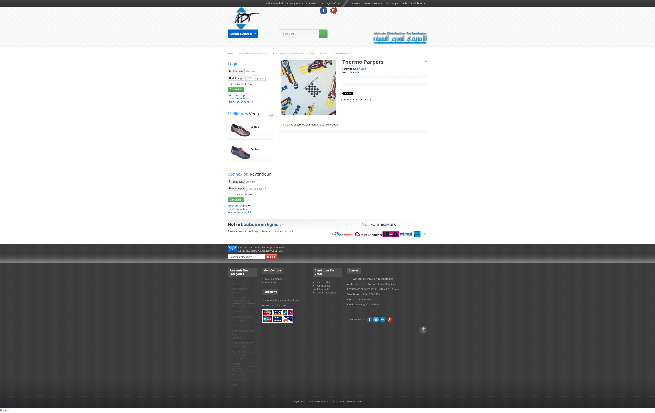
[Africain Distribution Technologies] (370, 319)
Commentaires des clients (356, 99)
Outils (234, 325)
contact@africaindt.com (330, 3)
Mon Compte (392, 3)
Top (423, 331)
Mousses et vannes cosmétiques (242, 318)
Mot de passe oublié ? (240, 102)
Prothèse (236, 363)
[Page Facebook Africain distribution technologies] (323, 10)
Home (230, 53)
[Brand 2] (378, 234)
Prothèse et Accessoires (303, 53)
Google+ (4, 410)
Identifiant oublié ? (238, 98)
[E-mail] (426, 60)
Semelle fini (238, 374)
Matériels (324, 53)
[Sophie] (240, 129)
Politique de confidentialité (321, 287)
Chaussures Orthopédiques (240, 299)
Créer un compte (238, 95)
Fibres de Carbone (241, 306)
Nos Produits (264, 53)
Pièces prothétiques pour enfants (242, 344)
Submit (271, 257)
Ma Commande (274, 279)
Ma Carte (270, 282)
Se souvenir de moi (241, 84)
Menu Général (246, 53)
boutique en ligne (259, 224)
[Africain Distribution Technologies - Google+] (334, 10)
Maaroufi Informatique (325, 401)
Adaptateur (237, 283)
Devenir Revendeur (373, 3)
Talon (234, 384)
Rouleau (236, 369)
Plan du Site (323, 282)
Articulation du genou (240, 290)
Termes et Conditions (328, 292)
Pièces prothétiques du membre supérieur (242, 334)
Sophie (255, 126)
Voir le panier (419, 3)
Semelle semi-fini (241, 379)
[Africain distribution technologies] (247, 17)
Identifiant (238, 71)
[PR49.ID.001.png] (308, 87)
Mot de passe (239, 78)
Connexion (356, 3)
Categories (281, 53)
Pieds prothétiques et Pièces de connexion (242, 355)
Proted (362, 68)
